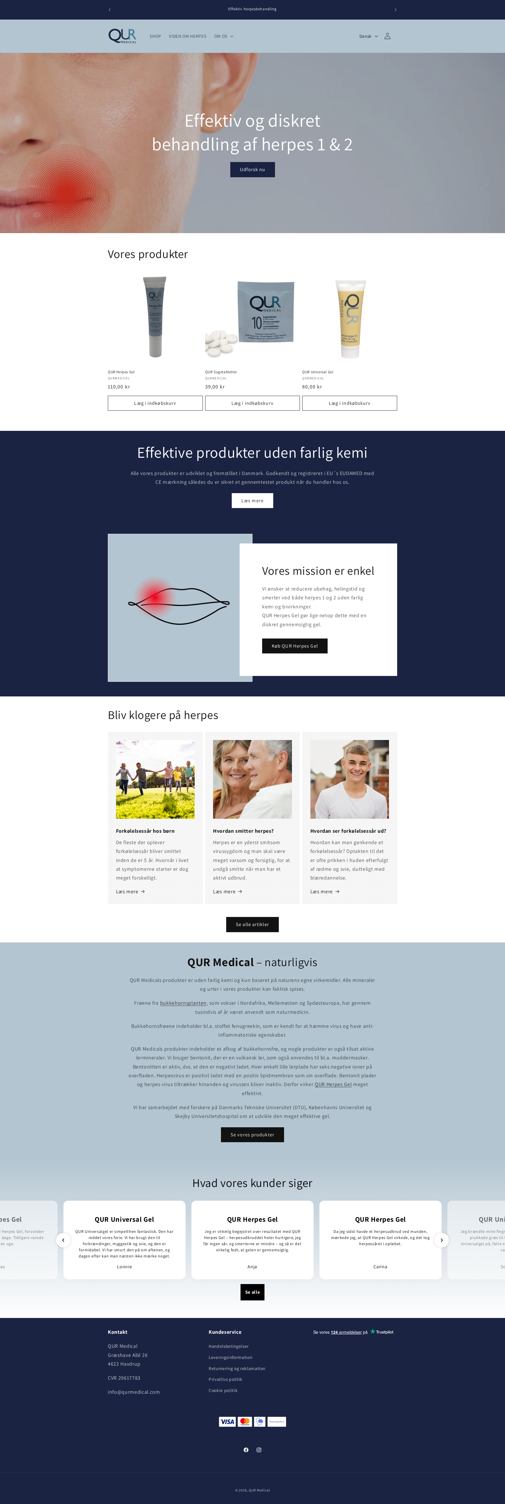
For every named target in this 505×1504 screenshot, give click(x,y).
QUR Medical (259, 1490)
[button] (223, 36)
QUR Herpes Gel (121, 372)
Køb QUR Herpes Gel (295, 646)
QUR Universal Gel (317, 372)
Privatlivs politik (226, 1379)
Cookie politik (223, 1390)
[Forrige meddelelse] (109, 10)
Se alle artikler (252, 924)
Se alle (252, 1292)
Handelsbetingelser (229, 1346)
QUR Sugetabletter (221, 372)
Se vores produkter (252, 1134)
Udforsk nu (252, 169)
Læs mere (252, 500)
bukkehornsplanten (183, 1002)
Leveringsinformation (230, 1357)
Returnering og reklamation (237, 1368)
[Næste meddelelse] (395, 10)
